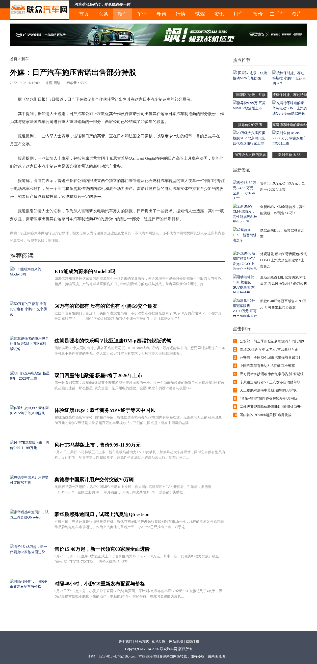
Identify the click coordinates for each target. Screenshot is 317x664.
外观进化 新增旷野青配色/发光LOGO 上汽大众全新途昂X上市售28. (283, 260)
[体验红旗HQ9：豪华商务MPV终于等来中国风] (30, 434)
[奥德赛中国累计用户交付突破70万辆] (30, 503)
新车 (123, 14)
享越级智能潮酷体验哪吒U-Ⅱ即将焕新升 (270, 407)
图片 (296, 14)
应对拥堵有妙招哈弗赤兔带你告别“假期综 (272, 374)
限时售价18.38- (289, 155)
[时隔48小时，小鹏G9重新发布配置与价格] (30, 607)
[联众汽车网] (39, 10)
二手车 (277, 14)
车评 (142, 14)
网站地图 (176, 641)
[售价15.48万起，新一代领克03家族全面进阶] (30, 573)
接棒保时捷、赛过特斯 (289, 95)
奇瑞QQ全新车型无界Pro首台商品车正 (269, 349)
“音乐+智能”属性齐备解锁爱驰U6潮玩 (268, 398)
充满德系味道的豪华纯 (289, 125)
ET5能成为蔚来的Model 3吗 (84, 271)
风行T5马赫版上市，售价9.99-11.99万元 (97, 445)
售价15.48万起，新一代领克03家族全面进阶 (102, 549)
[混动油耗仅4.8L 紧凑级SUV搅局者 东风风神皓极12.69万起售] (245, 292)
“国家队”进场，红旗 (250, 95)
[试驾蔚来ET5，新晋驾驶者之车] (245, 245)
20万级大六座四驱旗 (250, 155)
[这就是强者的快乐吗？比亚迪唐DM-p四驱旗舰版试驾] (30, 364)
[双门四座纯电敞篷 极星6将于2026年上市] (30, 399)
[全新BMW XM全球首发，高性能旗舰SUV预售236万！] (245, 221)
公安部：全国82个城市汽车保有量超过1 (270, 358)
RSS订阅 (192, 641)
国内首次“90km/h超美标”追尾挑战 (265, 415)
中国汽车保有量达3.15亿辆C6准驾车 (267, 366)
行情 (180, 14)
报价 (258, 14)
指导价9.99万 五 (250, 125)
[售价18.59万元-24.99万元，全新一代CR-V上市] (245, 198)
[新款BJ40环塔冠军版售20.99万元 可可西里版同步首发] (245, 315)
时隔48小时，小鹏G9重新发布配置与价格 (99, 583)
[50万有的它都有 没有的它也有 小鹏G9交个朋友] (30, 330)
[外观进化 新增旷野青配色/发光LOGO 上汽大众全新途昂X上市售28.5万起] (245, 268)
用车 (238, 14)
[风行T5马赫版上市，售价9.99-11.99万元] (30, 469)
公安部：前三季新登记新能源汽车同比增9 (272, 341)
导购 (161, 14)
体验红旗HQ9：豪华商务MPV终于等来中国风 (104, 410)
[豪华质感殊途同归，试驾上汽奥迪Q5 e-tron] (30, 538)
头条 (103, 14)
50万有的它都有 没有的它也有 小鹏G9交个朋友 (106, 306)
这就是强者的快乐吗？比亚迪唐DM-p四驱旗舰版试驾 (112, 340)
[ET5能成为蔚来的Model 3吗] (30, 295)
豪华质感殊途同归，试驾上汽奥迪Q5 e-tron (102, 514)
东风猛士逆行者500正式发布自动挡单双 (270, 382)
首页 (84, 14)
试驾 (200, 14)
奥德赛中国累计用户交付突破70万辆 (94, 479)
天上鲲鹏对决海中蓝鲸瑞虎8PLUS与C (268, 390)
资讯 (219, 14)
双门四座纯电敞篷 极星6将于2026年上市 (98, 375)
